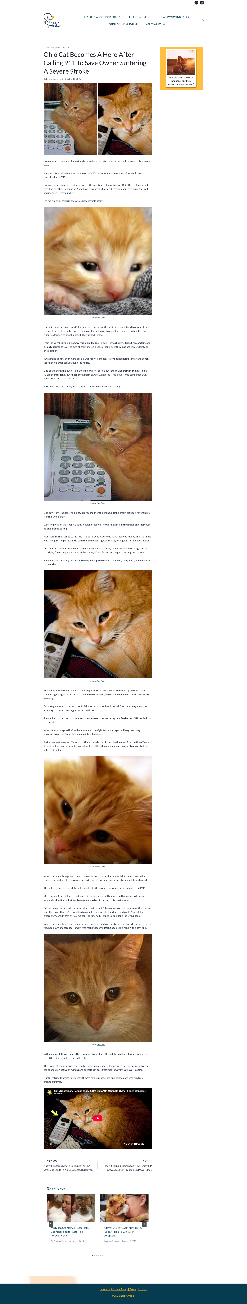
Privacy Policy (120, 1289)
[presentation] (71, 1208)
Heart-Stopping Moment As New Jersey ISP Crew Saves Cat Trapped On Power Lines (128, 1165)
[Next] (144, 1224)
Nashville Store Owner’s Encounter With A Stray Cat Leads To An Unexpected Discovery (68, 1165)
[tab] (92, 1255)
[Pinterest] (202, 3)
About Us (105, 1289)
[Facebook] (196, 3)
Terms (132, 1289)
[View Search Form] (202, 20)
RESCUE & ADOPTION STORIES (102, 17)
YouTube (101, 317)
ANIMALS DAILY (155, 23)
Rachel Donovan (53, 79)
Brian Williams (60, 1241)
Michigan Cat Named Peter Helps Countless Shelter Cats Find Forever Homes (70, 1231)
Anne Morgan (113, 1241)
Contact (142, 1289)
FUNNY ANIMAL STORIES (123, 23)
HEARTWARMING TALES (174, 17)
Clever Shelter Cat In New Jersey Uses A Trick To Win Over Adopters (123, 1231)
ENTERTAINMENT (140, 17)
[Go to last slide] (51, 1224)
